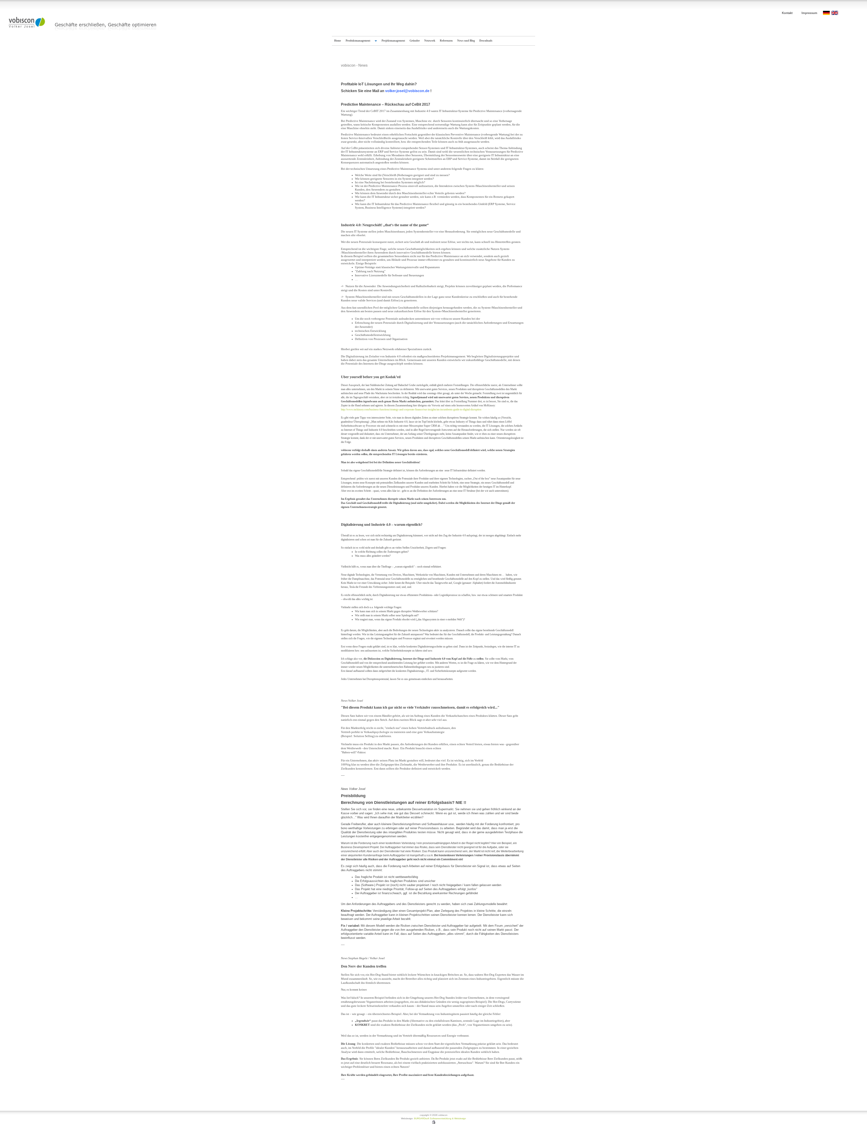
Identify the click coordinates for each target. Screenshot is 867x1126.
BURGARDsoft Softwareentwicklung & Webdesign (440, 1118)
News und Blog (466, 40)
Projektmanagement (393, 40)
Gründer (415, 40)
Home (337, 40)
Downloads (485, 40)
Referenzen (446, 40)
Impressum (809, 13)
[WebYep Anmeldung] (433, 1123)
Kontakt (787, 13)
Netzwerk (429, 40)
